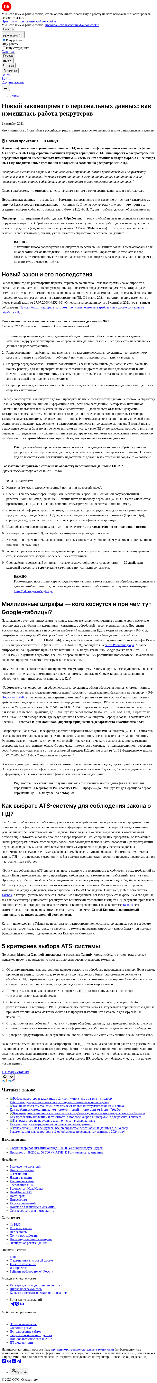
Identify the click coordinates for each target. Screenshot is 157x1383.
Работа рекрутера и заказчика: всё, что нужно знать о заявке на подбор (59, 1102)
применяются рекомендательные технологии (82, 1349)
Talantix (7, 895)
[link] (9, 65)
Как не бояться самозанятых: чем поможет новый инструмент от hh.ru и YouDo (65, 1109)
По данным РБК (13, 697)
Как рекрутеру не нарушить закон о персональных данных (51, 1124)
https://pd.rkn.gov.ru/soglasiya (33, 591)
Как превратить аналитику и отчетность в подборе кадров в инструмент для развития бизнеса (75, 1117)
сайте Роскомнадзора (119, 645)
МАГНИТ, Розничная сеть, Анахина (78, 1152)
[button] (6, 75)
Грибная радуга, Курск (87, 1148)
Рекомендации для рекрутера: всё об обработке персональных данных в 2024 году (67, 1131)
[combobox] (19, 1371)
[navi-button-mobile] (6, 87)
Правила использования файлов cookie (72, 25)
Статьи (15, 96)
